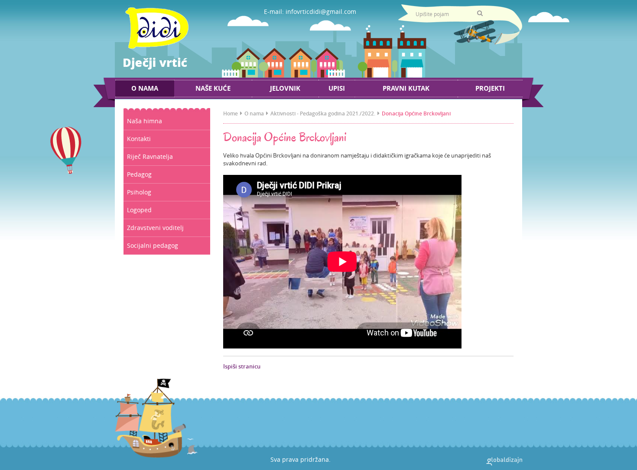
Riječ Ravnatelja (150, 156)
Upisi (336, 88)
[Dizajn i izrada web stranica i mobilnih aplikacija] (504, 461)
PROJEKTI (490, 88)
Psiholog (139, 192)
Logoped (139, 210)
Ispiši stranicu (241, 366)
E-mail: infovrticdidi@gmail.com (310, 11)
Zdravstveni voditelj (155, 227)
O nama (144, 88)
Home (230, 113)
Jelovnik (285, 88)
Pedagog (139, 174)
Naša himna (144, 121)
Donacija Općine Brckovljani (416, 113)
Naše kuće (213, 88)
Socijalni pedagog (152, 245)
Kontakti (139, 139)
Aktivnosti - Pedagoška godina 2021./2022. (322, 113)
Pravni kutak (406, 88)
